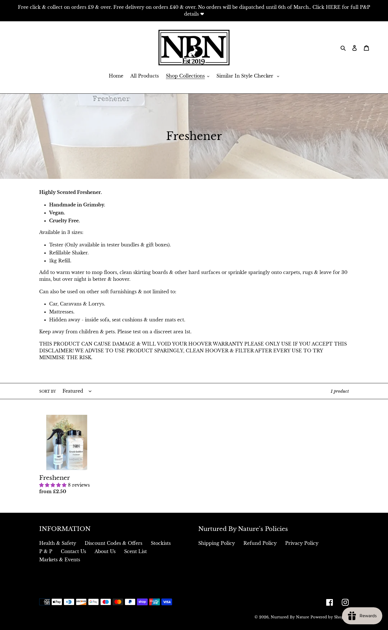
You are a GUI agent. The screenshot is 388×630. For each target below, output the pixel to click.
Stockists (161, 543)
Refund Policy (260, 543)
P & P (45, 551)
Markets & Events (59, 559)
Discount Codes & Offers (113, 543)
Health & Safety (57, 543)
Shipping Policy (216, 543)
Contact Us (73, 551)
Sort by (47, 391)
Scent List (135, 551)
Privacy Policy (301, 543)
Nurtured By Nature (290, 617)
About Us (105, 551)
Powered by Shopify (329, 617)
